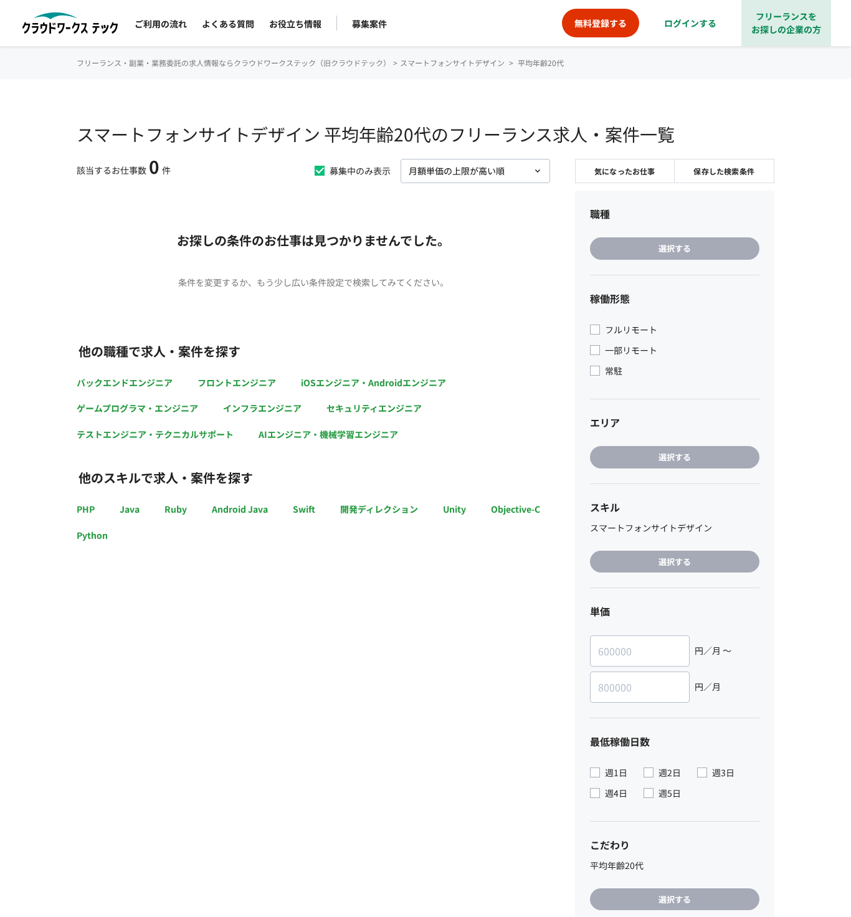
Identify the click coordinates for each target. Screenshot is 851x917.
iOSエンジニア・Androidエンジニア (373, 382)
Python (92, 535)
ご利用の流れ (161, 23)
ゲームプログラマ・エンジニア (137, 408)
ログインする (690, 23)
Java (130, 509)
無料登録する (600, 23)
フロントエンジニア (236, 382)
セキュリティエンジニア (374, 408)
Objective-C (515, 509)
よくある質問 (228, 23)
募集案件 (369, 23)
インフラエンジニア (262, 408)
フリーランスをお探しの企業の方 (786, 23)
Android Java (240, 509)
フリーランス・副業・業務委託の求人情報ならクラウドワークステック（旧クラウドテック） (234, 62)
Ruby (175, 509)
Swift (304, 509)
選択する (674, 248)
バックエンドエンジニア (125, 382)
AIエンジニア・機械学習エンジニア (328, 434)
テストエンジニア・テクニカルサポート (155, 434)
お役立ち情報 (295, 23)
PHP (86, 509)
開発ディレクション (379, 509)
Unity (454, 509)
